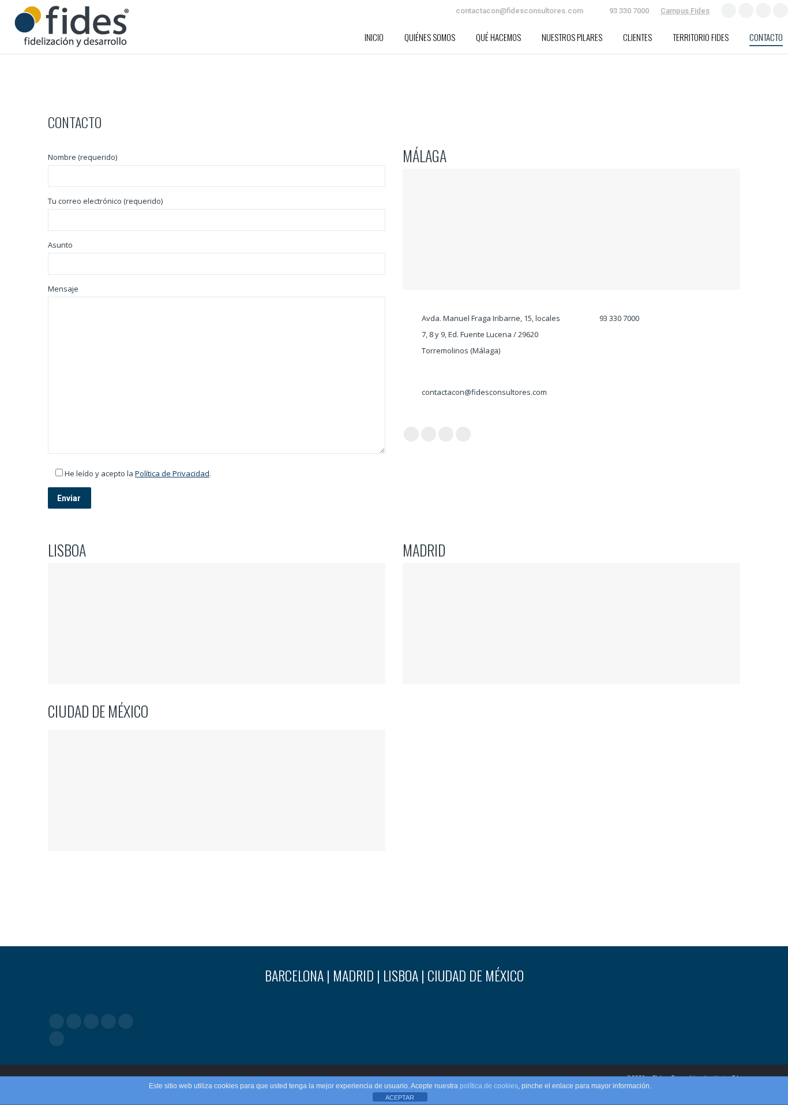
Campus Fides (685, 10)
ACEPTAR (399, 1097)
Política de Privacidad (172, 473)
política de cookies (489, 1086)
